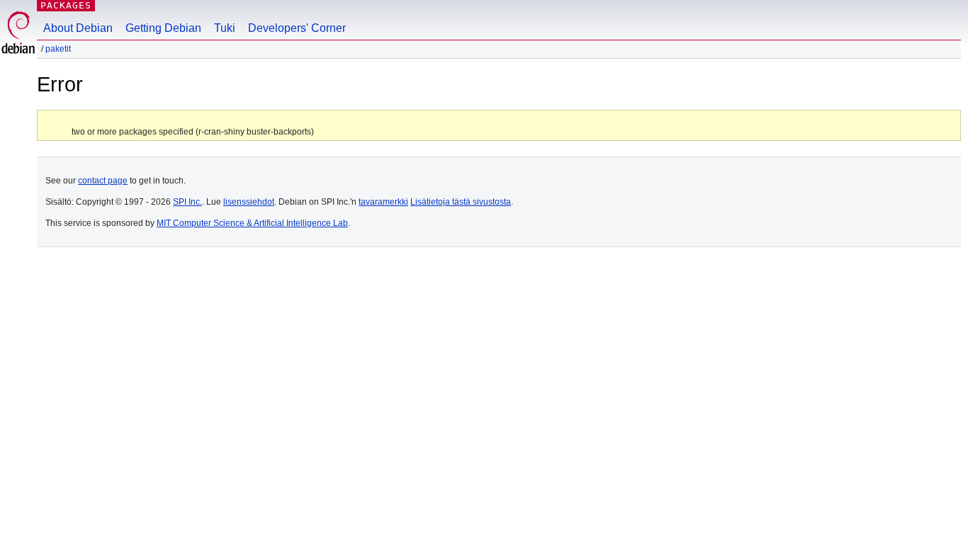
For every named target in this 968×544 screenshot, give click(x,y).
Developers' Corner (297, 28)
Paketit (58, 49)
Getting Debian (163, 28)
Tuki (224, 28)
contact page (103, 181)
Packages (65, 5)
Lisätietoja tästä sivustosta (460, 202)
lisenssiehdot (248, 202)
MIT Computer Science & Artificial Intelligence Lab (252, 223)
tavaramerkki (383, 202)
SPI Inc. (187, 202)
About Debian (78, 28)
